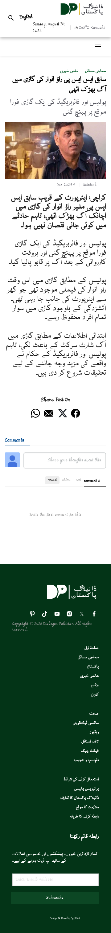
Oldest (66, 480)
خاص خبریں (69, 71)
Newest (52, 480)
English (26, 17)
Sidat (77, 918)
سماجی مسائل (95, 71)
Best (78, 480)
